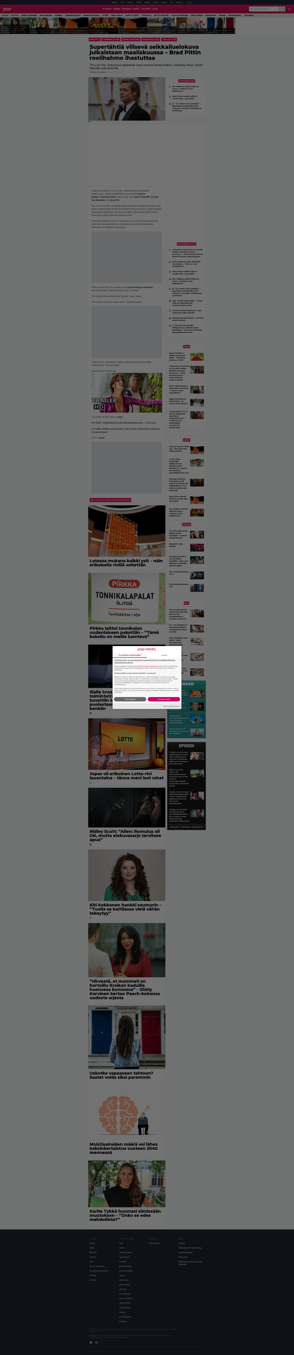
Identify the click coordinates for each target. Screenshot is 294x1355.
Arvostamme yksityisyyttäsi (130, 655)
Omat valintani (130, 699)
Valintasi (164, 655)
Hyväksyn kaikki (164, 699)
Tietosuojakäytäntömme (171, 706)
